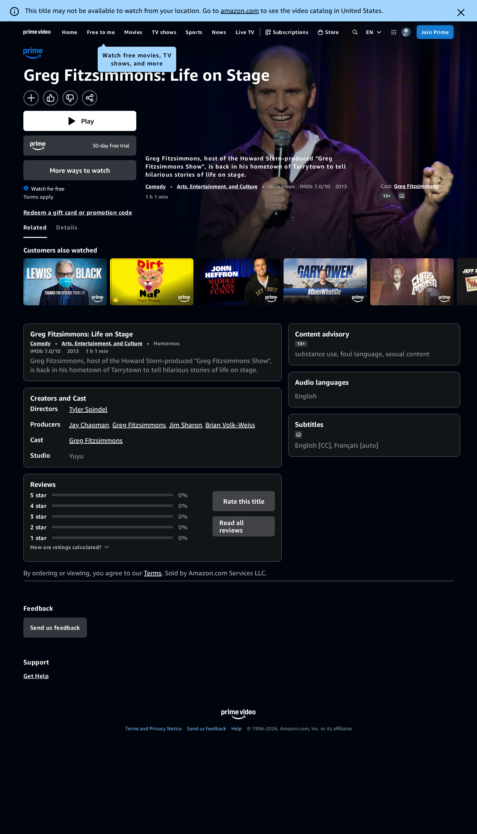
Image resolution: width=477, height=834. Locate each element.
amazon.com (240, 10)
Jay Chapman (89, 425)
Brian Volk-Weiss (230, 425)
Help (236, 728)
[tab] (35, 227)
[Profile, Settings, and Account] (406, 32)
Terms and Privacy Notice (153, 728)
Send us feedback (206, 728)
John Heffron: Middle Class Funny (238, 281)
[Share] (89, 98)
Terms (153, 573)
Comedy (155, 186)
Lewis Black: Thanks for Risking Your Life (65, 281)
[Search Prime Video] (355, 32)
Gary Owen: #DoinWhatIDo (325, 281)
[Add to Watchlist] (31, 98)
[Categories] (393, 32)
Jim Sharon (185, 425)
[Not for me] (70, 98)
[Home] (37, 32)
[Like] (50, 98)
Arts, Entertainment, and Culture (217, 186)
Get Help (36, 675)
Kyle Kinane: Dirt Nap (151, 281)
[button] (79, 121)
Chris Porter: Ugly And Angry (412, 281)
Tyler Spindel (88, 409)
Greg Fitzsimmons (416, 186)
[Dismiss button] (460, 12)
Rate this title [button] (243, 501)
